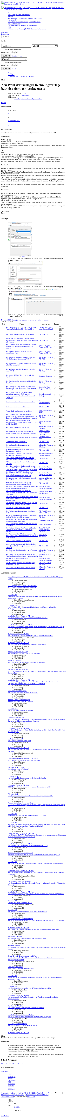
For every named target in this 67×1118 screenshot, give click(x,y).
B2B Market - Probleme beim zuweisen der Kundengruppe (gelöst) (20, 450)
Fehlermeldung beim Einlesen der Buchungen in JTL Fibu (27, 815)
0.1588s (17, 1107)
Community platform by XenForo (22, 1093)
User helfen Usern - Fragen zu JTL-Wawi (45, 346)
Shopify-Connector (45, 524)
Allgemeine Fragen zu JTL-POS (18, 634)
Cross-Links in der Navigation (17, 427)
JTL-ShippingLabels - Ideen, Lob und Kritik (46, 328)
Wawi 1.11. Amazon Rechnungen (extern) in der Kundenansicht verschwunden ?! (22, 487)
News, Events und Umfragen (45, 395)
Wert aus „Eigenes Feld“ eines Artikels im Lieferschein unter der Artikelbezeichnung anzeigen (21, 529)
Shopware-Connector (45, 376)
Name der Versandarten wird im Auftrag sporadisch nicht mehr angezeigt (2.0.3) (18, 483)
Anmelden (4, 1071)
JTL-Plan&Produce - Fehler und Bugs (45, 512)
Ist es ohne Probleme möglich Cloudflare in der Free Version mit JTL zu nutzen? (21, 516)
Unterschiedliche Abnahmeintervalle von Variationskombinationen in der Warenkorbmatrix (22, 555)
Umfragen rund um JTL (15, 739)
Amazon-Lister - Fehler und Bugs (44, 402)
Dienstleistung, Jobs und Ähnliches (45, 492)
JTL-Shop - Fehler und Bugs (45, 563)
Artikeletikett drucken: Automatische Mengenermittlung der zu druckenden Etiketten (21, 432)
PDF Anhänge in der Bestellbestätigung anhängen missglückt (29, 1016)
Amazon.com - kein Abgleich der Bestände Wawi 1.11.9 (27, 846)
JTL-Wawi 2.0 (43, 334)
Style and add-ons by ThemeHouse (12, 1095)
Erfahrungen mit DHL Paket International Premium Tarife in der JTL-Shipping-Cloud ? (21, 328)
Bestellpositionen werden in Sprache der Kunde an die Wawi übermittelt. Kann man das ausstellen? (21, 388)
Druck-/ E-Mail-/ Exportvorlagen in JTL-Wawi (44, 432)
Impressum (11, 1084)
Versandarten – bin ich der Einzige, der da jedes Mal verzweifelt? (30, 635)
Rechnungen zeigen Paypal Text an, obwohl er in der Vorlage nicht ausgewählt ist (21, 503)
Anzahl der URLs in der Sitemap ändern (20, 568)
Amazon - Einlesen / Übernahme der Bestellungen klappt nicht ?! (19, 454)
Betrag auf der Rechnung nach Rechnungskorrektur (17, 559)
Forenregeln (11, 1077)
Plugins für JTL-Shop (46, 520)
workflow (39, 99)
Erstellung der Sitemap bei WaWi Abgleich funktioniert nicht (29, 988)
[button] (2, 6)
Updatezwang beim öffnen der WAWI (18, 508)
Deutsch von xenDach (37, 1095)
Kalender (14, 1064)
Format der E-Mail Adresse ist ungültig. (19, 411)
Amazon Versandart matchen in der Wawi (20, 402)
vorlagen (33, 99)
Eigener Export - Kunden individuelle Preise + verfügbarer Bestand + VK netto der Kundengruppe (22, 498)
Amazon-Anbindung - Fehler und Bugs (46, 454)
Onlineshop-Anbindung (43, 535)
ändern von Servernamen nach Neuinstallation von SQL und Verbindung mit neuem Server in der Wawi (21, 546)
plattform (23, 99)
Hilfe (9, 1064)
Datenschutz (12, 1080)
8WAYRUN (31, 1096)
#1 (8, 126)
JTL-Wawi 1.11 (44, 442)
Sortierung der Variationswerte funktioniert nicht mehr (27, 938)
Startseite (4, 1064)
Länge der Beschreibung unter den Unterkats (22, 437)
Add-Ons (47, 1093)
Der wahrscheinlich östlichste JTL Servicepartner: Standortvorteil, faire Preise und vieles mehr (21, 492)
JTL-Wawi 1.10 (44, 407)
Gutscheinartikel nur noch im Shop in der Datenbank (26, 662)
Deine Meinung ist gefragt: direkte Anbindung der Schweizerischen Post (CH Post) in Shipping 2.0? (21, 422)
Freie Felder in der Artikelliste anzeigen (18, 541)
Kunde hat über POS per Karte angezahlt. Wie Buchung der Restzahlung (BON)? (21, 358)
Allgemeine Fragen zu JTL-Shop (18, 643)
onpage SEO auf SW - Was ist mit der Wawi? (24, 653)
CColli (24, 93)
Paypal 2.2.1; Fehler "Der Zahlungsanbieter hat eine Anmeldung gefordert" (21, 520)
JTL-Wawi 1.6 (43, 508)
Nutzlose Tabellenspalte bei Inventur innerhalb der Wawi (27, 618)
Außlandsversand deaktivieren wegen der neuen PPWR (27, 644)
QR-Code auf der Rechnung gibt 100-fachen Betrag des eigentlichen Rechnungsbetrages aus (21, 458)
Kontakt (20, 1064)
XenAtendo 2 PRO (7, 1096)
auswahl (17, 99)
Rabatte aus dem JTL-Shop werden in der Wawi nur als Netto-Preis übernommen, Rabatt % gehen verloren (22, 535)
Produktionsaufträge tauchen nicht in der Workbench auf (27, 911)
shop (28, 99)
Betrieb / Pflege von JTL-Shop (18, 651)
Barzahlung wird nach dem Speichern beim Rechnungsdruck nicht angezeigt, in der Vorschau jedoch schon (22, 340)
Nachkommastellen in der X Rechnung (18, 407)
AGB (9, 1082)
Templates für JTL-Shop (16, 767)
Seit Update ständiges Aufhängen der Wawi (20, 334)
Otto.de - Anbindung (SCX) (17, 717)
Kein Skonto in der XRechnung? (16, 442)
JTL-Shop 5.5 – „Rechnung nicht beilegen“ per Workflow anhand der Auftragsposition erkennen (21, 346)
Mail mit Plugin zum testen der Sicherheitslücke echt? (17, 446)
